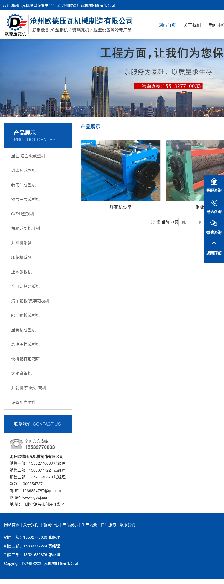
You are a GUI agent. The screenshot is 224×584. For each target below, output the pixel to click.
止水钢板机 (21, 271)
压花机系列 (21, 257)
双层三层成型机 (25, 199)
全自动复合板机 (25, 286)
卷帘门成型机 (23, 184)
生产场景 (89, 524)
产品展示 (70, 524)
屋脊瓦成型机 (23, 330)
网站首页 (167, 25)
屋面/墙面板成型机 (28, 155)
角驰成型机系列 (25, 228)
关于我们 (192, 25)
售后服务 (108, 524)
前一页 (203, 221)
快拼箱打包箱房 (25, 359)
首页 (185, 221)
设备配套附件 (23, 402)
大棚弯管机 (21, 373)
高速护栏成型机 (25, 344)
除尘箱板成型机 (25, 315)
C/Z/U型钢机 (22, 213)
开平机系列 (21, 242)
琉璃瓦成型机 (23, 170)
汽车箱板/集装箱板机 (30, 300)
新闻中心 (51, 524)
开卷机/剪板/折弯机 (28, 388)
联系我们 (127, 524)
